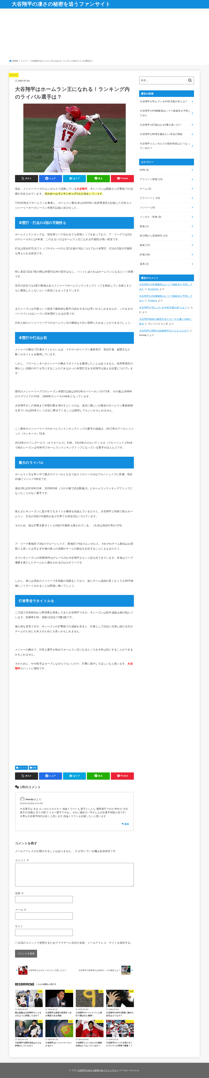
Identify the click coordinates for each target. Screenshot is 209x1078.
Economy (153, 289)
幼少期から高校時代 (154, 235)
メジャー (14, 75)
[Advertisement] (104, 35)
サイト (19, 926)
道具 (144, 264)
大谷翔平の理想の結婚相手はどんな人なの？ (164, 330)
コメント (22, 860)
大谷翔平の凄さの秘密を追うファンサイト (61, 4)
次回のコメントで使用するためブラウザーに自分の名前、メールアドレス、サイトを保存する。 (75, 942)
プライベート (150, 198)
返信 (127, 824)
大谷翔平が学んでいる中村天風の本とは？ (163, 307)
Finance (152, 300)
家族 (144, 226)
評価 (34, 768)
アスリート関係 (151, 179)
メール (20, 909)
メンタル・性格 (150, 217)
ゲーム (145, 188)
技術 (145, 245)
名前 (19, 893)
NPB (144, 170)
